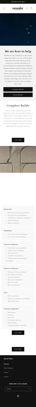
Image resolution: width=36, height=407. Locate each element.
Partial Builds (18, 95)
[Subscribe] (29, 389)
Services (6, 364)
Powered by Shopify (26, 405)
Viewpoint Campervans (15, 405)
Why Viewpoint (8, 368)
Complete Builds (18, 89)
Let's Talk (18, 140)
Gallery (6, 372)
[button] (4, 8)
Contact (6, 376)
